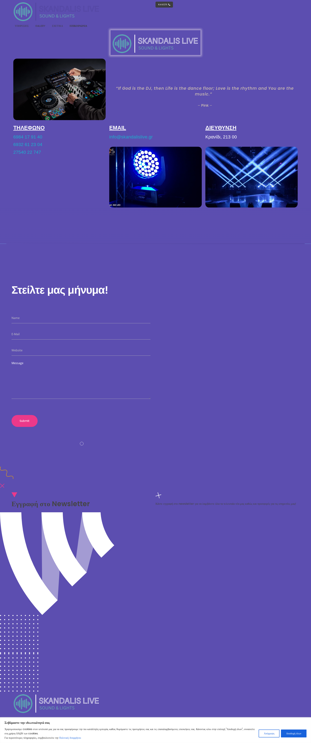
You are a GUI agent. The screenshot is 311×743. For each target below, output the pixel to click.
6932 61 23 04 (27, 144)
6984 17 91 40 (27, 136)
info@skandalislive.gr (131, 136)
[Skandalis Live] (57, 11)
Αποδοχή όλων (293, 733)
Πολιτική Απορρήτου (70, 738)
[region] (155, 730)
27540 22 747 (27, 152)
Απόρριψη (269, 733)
